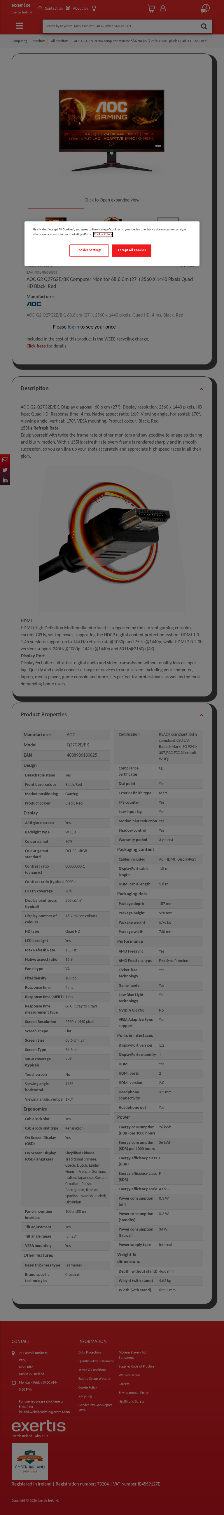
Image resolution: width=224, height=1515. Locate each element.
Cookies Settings (89, 250)
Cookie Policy (103, 234)
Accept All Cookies (132, 250)
